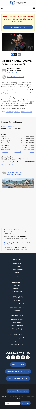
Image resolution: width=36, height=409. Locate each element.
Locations (17, 263)
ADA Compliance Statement (18, 378)
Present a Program (17, 307)
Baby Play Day (17, 244)
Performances (9, 111)
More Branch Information (10, 165)
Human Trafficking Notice (19, 391)
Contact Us (17, 266)
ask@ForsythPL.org (8, 126)
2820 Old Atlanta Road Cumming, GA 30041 (14, 173)
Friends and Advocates (17, 304)
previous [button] (5, 152)
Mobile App (17, 322)
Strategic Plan (17, 291)
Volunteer (17, 310)
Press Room (17, 288)
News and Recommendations (19, 371)
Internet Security (17, 319)
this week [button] (17, 152)
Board (17, 272)
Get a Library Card (17, 338)
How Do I (17, 341)
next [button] (32, 152)
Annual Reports (17, 269)
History (17, 279)
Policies (17, 285)
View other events (18, 27)
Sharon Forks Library (15, 76)
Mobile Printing (17, 326)
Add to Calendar (12, 73)
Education (17, 111)
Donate (17, 301)
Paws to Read (18, 233)
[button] (34, 8)
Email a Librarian (18, 364)
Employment (17, 276)
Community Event (26, 111)
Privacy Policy (17, 329)
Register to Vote (17, 344)
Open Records (17, 282)
